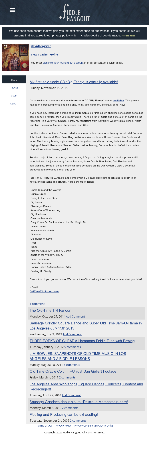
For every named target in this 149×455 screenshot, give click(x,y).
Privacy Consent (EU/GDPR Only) (93, 425)
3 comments (72, 365)
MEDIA (14, 95)
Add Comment (75, 316)
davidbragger (41, 46)
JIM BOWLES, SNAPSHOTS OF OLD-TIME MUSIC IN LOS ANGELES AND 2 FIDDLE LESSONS (78, 356)
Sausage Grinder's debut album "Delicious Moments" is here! (79, 401)
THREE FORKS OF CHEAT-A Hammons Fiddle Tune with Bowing (82, 340)
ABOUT (14, 103)
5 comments (72, 347)
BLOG (14, 79)
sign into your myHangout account (63, 62)
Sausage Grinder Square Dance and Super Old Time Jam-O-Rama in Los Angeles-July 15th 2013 (86, 325)
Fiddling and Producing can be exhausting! (64, 414)
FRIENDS (14, 87)
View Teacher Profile (44, 54)
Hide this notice (128, 36)
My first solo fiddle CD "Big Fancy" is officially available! (74, 81)
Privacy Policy (63, 425)
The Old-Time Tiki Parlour (50, 310)
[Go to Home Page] (74, 12)
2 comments (67, 377)
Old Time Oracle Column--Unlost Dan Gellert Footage (73, 371)
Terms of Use (44, 425)
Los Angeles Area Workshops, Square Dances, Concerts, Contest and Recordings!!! (86, 386)
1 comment (37, 304)
